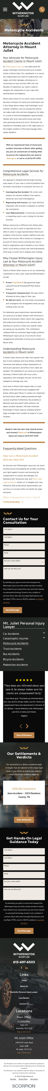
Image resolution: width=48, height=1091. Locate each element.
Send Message (12, 610)
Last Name (8, 537)
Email (6, 553)
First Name (8, 529)
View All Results (24, 820)
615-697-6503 (24, 962)
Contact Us (24, 1004)
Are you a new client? (12, 561)
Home (24, 980)
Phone (6, 545)
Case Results (24, 998)
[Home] (23, 9)
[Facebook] (21, 968)
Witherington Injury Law (14, 66)
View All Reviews (24, 735)
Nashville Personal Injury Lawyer (24, 992)
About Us (24, 986)
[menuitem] (22, 632)
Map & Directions (24, 1032)
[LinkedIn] (26, 968)
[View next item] (27, 726)
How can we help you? (12, 569)
